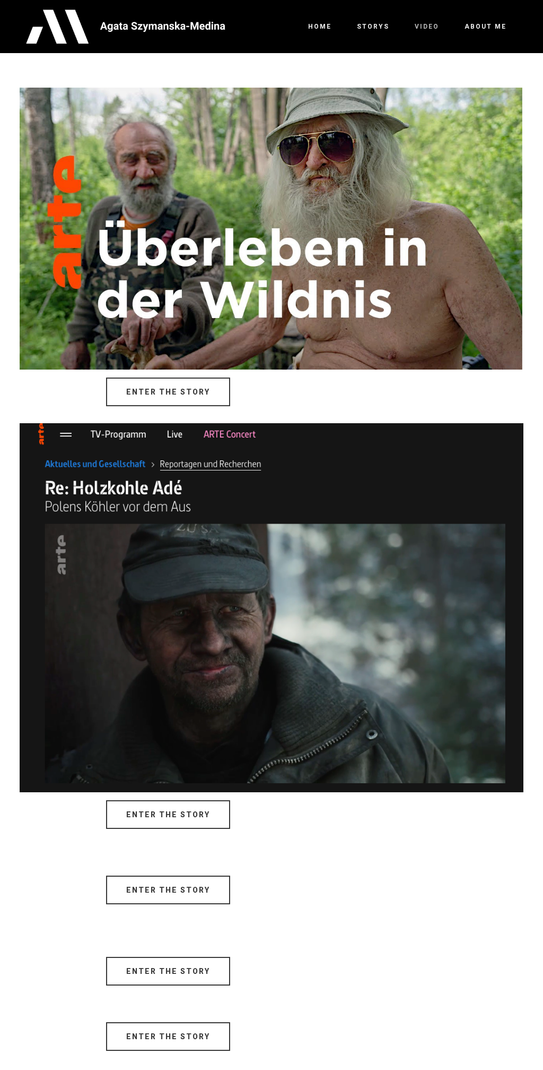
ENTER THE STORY (168, 392)
